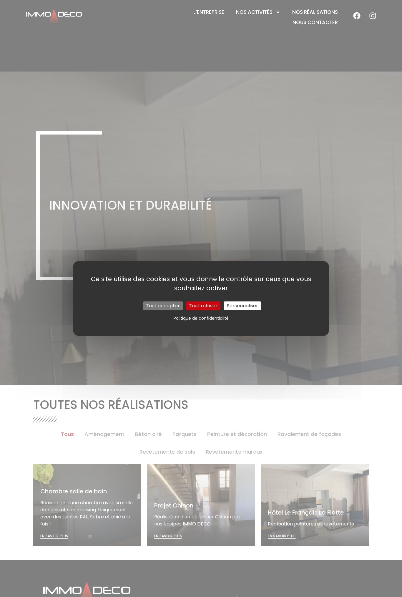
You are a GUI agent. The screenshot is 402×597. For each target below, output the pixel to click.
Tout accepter (163, 305)
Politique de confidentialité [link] (201, 318)
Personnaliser (242, 305)
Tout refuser (203, 305)
